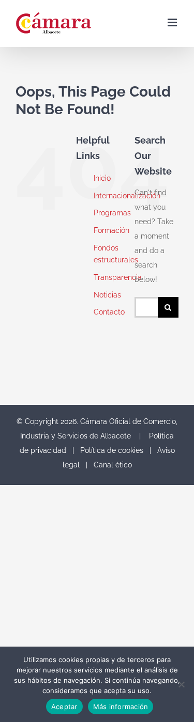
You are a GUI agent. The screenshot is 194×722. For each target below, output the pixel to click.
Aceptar (64, 706)
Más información (120, 706)
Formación (111, 230)
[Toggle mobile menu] (173, 22)
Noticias (107, 295)
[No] (181, 684)
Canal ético (113, 465)
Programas (112, 213)
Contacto (109, 312)
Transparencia (118, 277)
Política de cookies (111, 450)
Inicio (102, 178)
